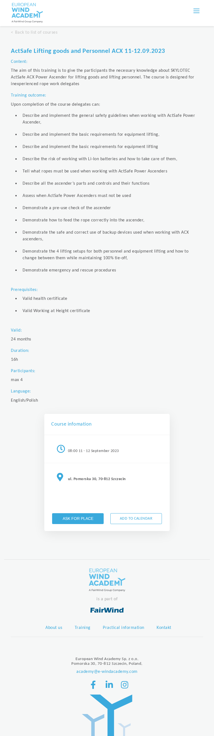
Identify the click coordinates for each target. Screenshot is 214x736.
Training (83, 628)
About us (53, 628)
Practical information (123, 628)
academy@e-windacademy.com (107, 672)
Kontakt (164, 628)
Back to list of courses (36, 32)
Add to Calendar (136, 519)
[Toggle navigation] (196, 11)
